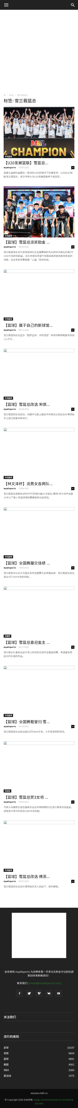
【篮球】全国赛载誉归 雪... (27, 721)
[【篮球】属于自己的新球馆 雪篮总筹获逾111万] (39, 295)
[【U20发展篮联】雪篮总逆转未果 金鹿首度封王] (39, 132)
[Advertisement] (39, 50)
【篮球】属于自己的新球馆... (28, 325)
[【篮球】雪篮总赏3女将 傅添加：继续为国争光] (39, 767)
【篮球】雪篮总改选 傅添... (27, 876)
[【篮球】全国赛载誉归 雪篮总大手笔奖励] (39, 691)
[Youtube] (58, 993)
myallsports (10, 167)
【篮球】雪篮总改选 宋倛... (27, 404)
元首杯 (7, 636)
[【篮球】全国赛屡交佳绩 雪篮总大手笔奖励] (39, 532)
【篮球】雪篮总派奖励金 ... (27, 242)
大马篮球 (8, 156)
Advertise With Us (39, 1093)
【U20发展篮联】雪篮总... (26, 162)
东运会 (7, 790)
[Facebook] (19, 993)
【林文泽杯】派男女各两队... (28, 483)
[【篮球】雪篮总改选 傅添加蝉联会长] (39, 846)
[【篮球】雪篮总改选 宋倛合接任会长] (39, 374)
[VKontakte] (48, 993)
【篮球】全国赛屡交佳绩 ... (27, 563)
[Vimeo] (39, 993)
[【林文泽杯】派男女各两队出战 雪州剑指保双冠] (39, 453)
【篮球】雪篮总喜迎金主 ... (27, 642)
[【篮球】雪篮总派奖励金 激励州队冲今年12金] (39, 211)
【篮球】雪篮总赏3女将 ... (26, 797)
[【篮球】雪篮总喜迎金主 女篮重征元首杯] (39, 612)
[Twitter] (29, 993)
